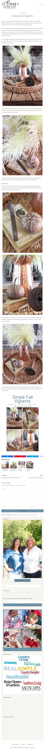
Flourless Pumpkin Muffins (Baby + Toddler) (10, 476)
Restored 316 (32, 747)
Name (3, 506)
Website (33, 506)
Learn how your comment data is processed (27, 515)
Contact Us (30, 744)
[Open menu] (40, 5)
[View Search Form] (43, 5)
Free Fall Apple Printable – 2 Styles (36, 476)
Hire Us (23, 744)
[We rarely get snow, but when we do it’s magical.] (13, 619)
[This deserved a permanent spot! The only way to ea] (32, 619)
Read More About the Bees (22, 580)
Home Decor (23, 13)
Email (17, 506)
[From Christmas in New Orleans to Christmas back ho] (13, 638)
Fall (19, 13)
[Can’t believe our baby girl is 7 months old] (32, 638)
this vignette (35, 319)
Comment (4, 489)
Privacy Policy (15, 744)
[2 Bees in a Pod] (10, 4)
